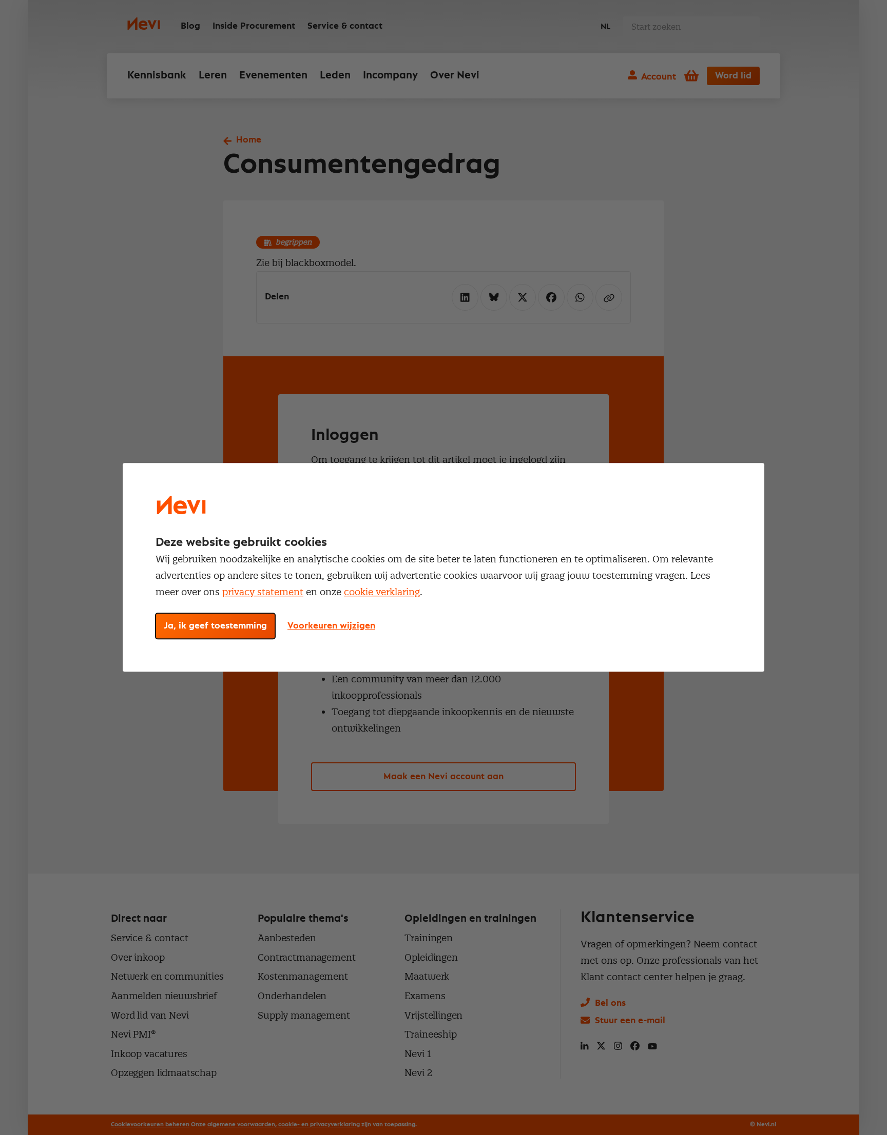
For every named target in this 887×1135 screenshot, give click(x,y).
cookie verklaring (382, 592)
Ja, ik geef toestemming (215, 626)
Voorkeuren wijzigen (331, 626)
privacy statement (262, 592)
